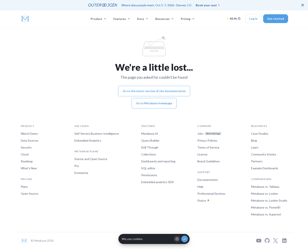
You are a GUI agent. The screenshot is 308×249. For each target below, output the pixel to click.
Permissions (149, 175)
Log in (253, 18)
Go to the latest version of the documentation (154, 91)
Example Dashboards (264, 168)
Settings (177, 239)
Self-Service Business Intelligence (96, 133)
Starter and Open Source (90, 159)
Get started (275, 18)
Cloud (24, 154)
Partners (257, 161)
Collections (148, 154)
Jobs (208, 133)
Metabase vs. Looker (264, 193)
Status (201, 200)
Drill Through (149, 147)
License (202, 154)
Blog (254, 140)
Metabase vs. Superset (266, 214)
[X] (275, 240)
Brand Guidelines (208, 161)
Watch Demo (29, 133)
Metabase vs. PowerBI (266, 207)
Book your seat (206, 5)
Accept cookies (184, 239)
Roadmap (27, 161)
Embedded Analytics (87, 140)
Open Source (29, 193)
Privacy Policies (207, 140)
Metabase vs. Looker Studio (269, 200)
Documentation (207, 179)
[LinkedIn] (284, 241)
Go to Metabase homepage (154, 103)
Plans (24, 186)
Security (26, 147)
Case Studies (259, 133)
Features (119, 19)
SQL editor (148, 168)
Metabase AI (149, 133)
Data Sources (29, 140)
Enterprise (81, 173)
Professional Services (211, 193)
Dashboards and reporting (158, 161)
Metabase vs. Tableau (265, 186)
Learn (254, 147)
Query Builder (150, 140)
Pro (76, 166)
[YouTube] (258, 240)
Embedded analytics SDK (157, 182)
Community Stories (263, 154)
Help (200, 186)
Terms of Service (208, 147)
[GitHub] (267, 240)
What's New (29, 168)
